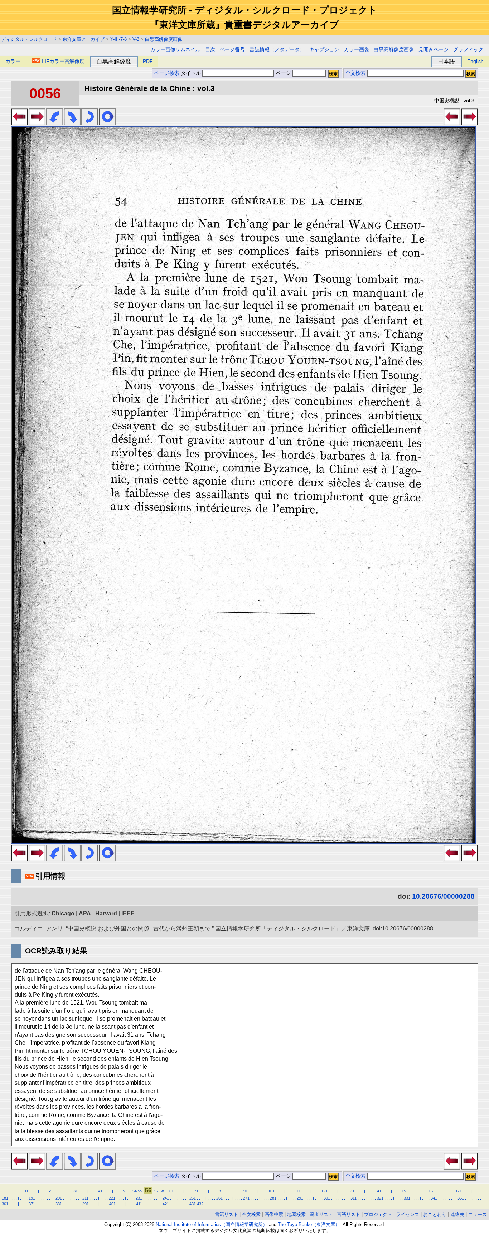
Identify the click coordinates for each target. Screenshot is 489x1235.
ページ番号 (232, 49)
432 (200, 1204)
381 (58, 1204)
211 (85, 1198)
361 (5, 1204)
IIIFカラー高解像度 (63, 61)
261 (219, 1198)
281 (273, 1198)
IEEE (128, 913)
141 (378, 1191)
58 (162, 1191)
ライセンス (407, 1214)
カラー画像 (356, 49)
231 (139, 1198)
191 (32, 1198)
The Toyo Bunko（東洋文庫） (309, 1224)
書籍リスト (226, 1214)
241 (166, 1198)
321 (380, 1198)
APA (85, 913)
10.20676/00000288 (443, 896)
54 (134, 1191)
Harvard (106, 913)
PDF (148, 61)
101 (271, 1191)
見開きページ (433, 49)
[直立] (107, 123)
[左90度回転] (54, 123)
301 (327, 1198)
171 (458, 1191)
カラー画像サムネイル (175, 49)
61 (171, 1191)
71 (196, 1191)
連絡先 (457, 1214)
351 (460, 1198)
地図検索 (296, 1214)
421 (166, 1204)
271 (246, 1198)
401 (112, 1204)
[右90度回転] (72, 123)
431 (192, 1204)
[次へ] (37, 123)
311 (353, 1198)
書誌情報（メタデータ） (277, 49)
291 (300, 1198)
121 (324, 1191)
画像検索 (274, 1214)
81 (221, 1191)
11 (26, 1191)
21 (51, 1191)
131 (351, 1191)
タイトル (191, 73)
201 (58, 1198)
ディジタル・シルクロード (29, 39)
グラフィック (468, 49)
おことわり (434, 1214)
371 (32, 1204)
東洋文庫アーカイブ (84, 39)
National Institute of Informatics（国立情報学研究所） (211, 1224)
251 (192, 1198)
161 (432, 1191)
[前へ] (19, 123)
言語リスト (348, 1214)
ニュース (477, 1214)
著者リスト (321, 1214)
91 (245, 1191)
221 (112, 1198)
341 (434, 1198)
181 (5, 1198)
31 (75, 1191)
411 (139, 1204)
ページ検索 (166, 73)
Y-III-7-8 (118, 39)
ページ (283, 73)
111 (298, 1191)
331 (407, 1198)
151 (405, 1191)
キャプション (324, 49)
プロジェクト (378, 1214)
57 (156, 1191)
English (475, 61)
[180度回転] (89, 123)
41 (100, 1191)
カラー (12, 61)
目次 (210, 49)
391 (85, 1204)
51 (125, 1191)
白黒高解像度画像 (163, 39)
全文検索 (355, 73)
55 (140, 1191)
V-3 (135, 39)
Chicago (63, 913)
